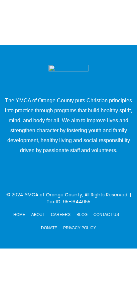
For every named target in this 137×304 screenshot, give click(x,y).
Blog (81, 214)
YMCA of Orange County (53, 194)
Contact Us (106, 214)
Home (19, 214)
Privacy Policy (79, 228)
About (38, 214)
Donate (49, 228)
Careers (60, 214)
